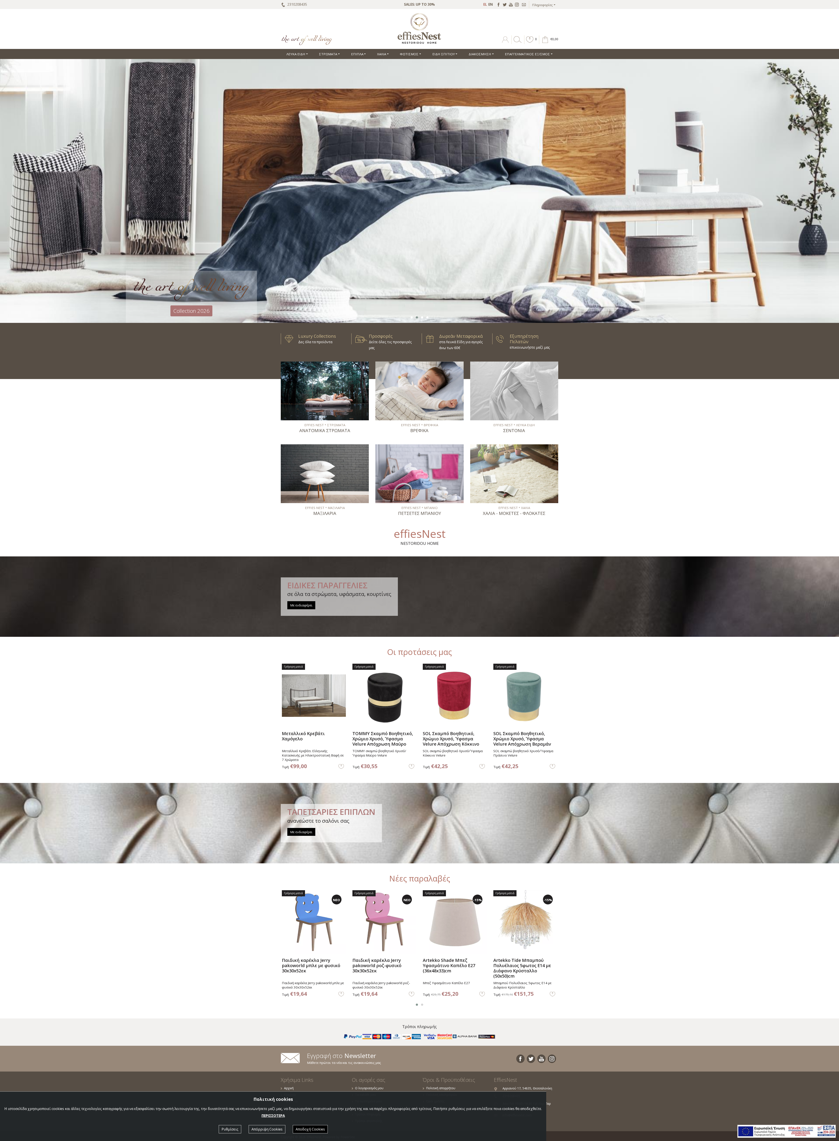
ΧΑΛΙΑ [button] (381, 54)
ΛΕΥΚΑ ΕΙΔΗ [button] (295, 54)
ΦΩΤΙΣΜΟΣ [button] (409, 54)
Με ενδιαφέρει (301, 605)
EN (490, 4)
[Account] (506, 43)
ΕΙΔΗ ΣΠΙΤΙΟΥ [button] (443, 54)
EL (485, 4)
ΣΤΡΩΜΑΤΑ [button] (328, 54)
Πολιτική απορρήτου (440, 1088)
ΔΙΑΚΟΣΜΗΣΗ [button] (480, 54)
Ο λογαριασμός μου (369, 1088)
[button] (530, 43)
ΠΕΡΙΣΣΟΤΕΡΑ (273, 1115)
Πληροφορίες (542, 5)
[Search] (516, 43)
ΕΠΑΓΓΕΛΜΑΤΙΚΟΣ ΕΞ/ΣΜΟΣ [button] (527, 54)
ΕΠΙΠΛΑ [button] (357, 54)
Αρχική (289, 1088)
